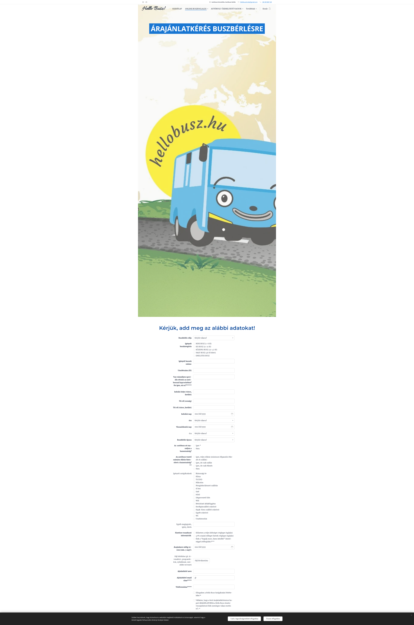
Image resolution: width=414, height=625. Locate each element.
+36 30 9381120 (267, 2)
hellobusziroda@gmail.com (248, 2)
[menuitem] (177, 8)
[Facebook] (143, 2)
